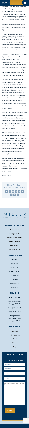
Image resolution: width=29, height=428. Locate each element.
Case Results (14, 331)
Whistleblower (14, 246)
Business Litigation (14, 242)
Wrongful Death (15, 234)
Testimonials (15, 339)
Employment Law (14, 250)
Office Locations (14, 335)
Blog (14, 347)
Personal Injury (14, 230)
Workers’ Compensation (14, 238)
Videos (14, 343)
